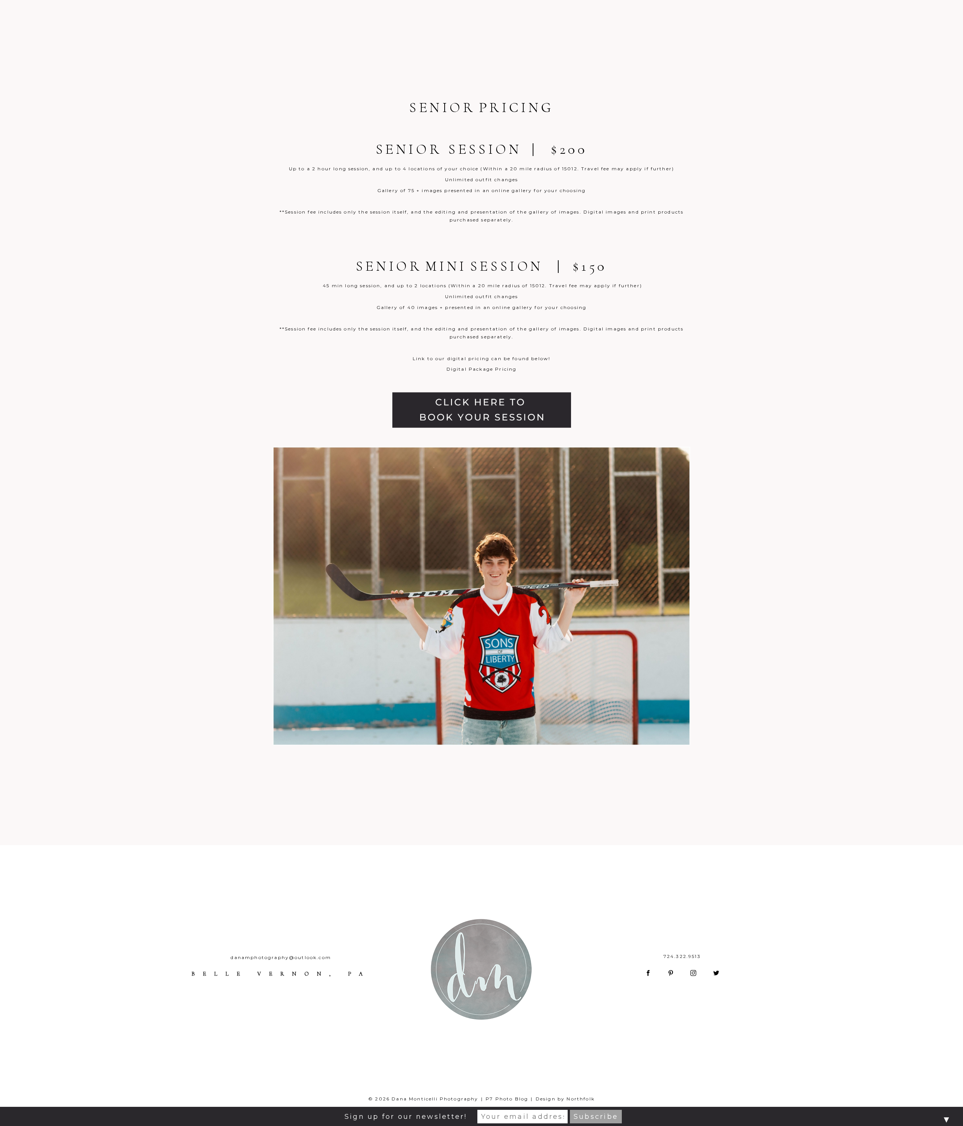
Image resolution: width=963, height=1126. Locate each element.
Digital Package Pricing (482, 369)
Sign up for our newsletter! (406, 1116)
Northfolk (580, 1099)
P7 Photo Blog (507, 1099)
